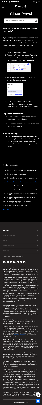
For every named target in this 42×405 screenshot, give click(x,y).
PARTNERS (5, 2)
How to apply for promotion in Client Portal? (19, 198)
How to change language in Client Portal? (17, 202)
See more (6, 209)
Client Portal (21, 14)
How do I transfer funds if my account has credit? (20, 182)
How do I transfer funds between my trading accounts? (21, 178)
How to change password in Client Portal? (18, 206)
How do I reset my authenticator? (15, 174)
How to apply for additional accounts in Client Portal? (21, 194)
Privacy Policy (6, 256)
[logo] (22, 6)
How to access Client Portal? (13, 186)
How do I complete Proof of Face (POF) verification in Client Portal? (21, 170)
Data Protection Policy (18, 256)
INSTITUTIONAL (15, 2)
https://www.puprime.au (20, 334)
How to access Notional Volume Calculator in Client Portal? (21, 190)
